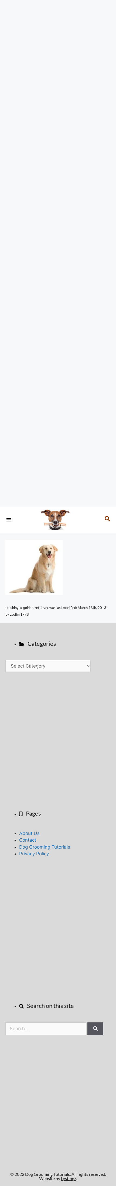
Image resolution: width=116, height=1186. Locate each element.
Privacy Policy (34, 853)
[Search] (95, 1028)
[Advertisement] (58, 253)
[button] (9, 520)
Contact (27, 840)
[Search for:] (46, 1028)
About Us (29, 833)
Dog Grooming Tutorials (44, 847)
